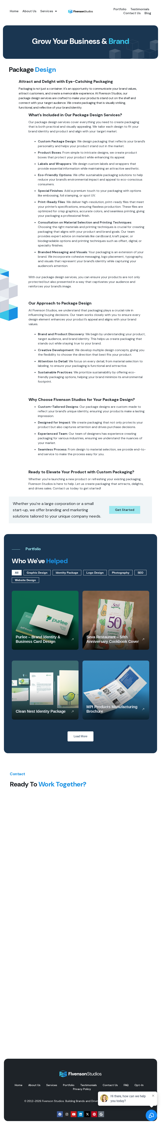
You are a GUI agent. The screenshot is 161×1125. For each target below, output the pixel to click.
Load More (80, 736)
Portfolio (119, 9)
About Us (29, 11)
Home (14, 11)
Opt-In (139, 1085)
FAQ (126, 1085)
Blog (148, 13)
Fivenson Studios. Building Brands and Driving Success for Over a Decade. (89, 1101)
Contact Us (132, 13)
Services (46, 11)
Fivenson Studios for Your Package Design (93, 399)
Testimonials (139, 9)
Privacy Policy (82, 1089)
